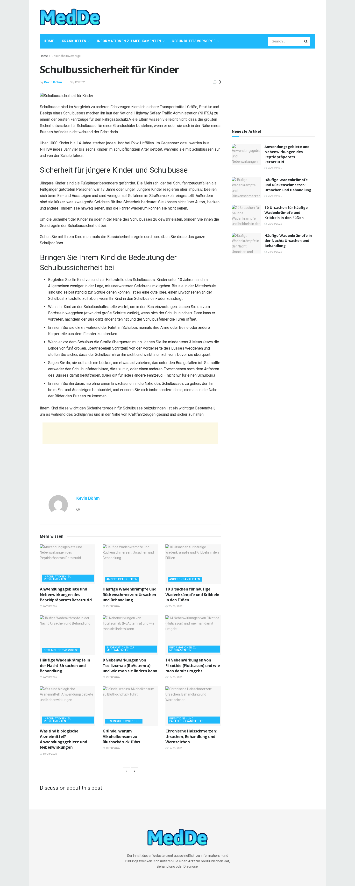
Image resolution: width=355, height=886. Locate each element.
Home (49, 41)
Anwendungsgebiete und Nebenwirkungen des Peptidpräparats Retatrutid (66, 594)
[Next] (134, 770)
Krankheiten (74, 41)
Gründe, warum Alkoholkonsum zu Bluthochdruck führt (122, 736)
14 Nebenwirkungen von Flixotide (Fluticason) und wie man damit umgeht (192, 665)
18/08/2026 (49, 753)
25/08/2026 (112, 606)
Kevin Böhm (53, 82)
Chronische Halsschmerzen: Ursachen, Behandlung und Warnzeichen (191, 736)
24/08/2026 (49, 677)
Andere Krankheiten (121, 579)
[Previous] (126, 770)
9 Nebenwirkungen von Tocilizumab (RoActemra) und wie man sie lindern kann (130, 665)
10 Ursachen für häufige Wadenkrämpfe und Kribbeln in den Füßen (192, 594)
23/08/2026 (112, 677)
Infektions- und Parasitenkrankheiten (186, 720)
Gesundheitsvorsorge (194, 41)
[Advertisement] (227, 16)
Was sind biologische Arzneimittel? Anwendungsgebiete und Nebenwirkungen (63, 739)
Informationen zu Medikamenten (129, 41)
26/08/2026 (49, 606)
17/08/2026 (175, 748)
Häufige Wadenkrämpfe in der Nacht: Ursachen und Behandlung (65, 665)
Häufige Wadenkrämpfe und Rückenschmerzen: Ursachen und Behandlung (129, 594)
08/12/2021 (78, 82)
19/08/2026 (175, 677)
